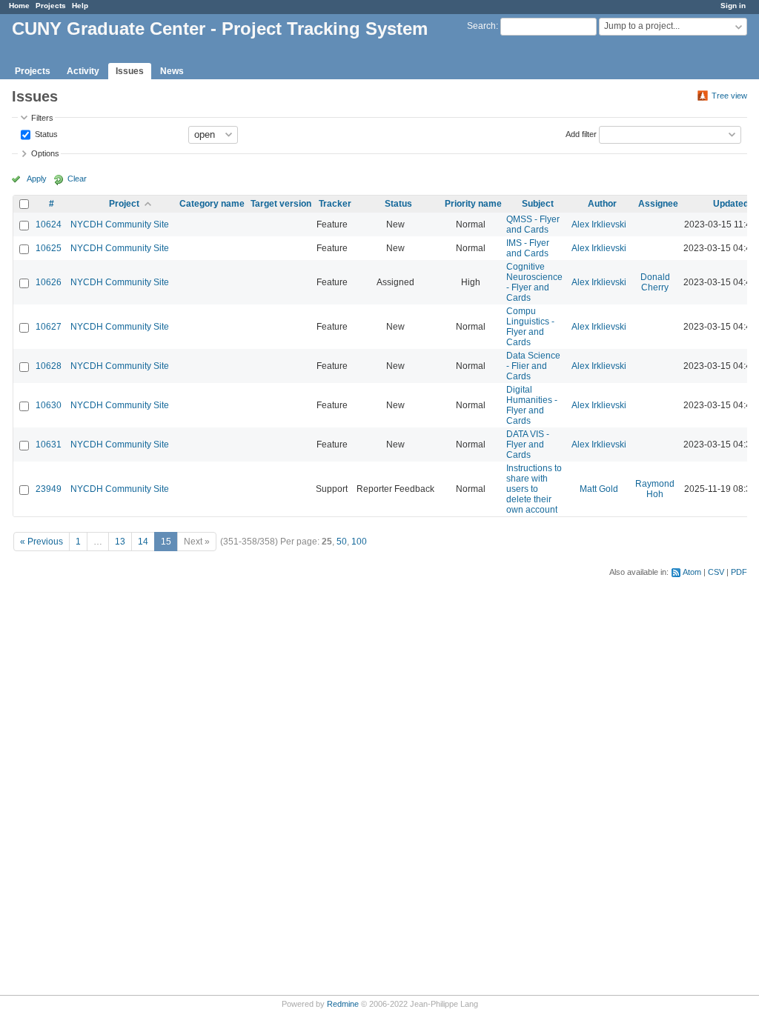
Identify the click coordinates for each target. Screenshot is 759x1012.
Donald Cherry (655, 282)
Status (45, 133)
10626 (49, 282)
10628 (49, 366)
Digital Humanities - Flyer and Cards (531, 405)
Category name (212, 204)
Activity (83, 71)
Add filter (581, 133)
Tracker (335, 204)
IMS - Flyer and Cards (527, 248)
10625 (49, 248)
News (172, 71)
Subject (538, 204)
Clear (77, 178)
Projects (51, 5)
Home (19, 5)
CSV (716, 571)
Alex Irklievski (598, 224)
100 (359, 541)
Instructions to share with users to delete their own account (534, 489)
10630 (49, 405)
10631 (49, 444)
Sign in (733, 5)
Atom (692, 571)
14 (143, 541)
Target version (281, 204)
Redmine (343, 1003)
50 (342, 541)
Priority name (473, 204)
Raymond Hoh (655, 489)
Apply (37, 178)
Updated (731, 204)
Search (481, 26)
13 (120, 541)
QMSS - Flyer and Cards (533, 224)
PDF (739, 571)
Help (80, 5)
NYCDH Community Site (119, 224)
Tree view (729, 95)
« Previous (41, 541)
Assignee (658, 204)
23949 (49, 489)
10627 (49, 327)
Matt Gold (599, 489)
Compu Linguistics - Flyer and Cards (530, 326)
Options (45, 153)
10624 (49, 224)
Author (602, 204)
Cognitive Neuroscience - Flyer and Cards (534, 282)
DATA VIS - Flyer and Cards (527, 444)
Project (124, 204)
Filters (42, 117)
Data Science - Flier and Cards (533, 366)
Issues (130, 71)
